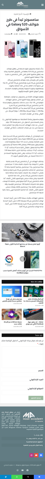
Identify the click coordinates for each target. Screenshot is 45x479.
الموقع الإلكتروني (35, 388)
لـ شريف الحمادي (9, 465)
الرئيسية (26, 14)
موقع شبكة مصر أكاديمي (11, 413)
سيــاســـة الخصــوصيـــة (34, 438)
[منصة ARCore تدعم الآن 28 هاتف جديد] (12, 314)
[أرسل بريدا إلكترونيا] (29, 34)
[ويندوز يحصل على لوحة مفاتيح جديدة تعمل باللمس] (12, 291)
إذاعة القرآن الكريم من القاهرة (33, 445)
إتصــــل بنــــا (38, 435)
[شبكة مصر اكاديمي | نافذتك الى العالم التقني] (22, 4)
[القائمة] (42, 5)
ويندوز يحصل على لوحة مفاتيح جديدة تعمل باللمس (12, 300)
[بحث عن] (3, 5)
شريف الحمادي (34, 34)
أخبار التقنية (18, 14)
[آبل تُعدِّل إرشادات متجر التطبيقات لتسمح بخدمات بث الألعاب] (33, 291)
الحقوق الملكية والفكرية (34, 441)
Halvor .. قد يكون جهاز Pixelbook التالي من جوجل (34, 323)
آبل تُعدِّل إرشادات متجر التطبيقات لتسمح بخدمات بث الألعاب (33, 301)
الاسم (40, 370)
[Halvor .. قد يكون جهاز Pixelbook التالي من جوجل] (33, 314)
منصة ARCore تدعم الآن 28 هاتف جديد (13, 323)
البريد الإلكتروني (36, 379)
